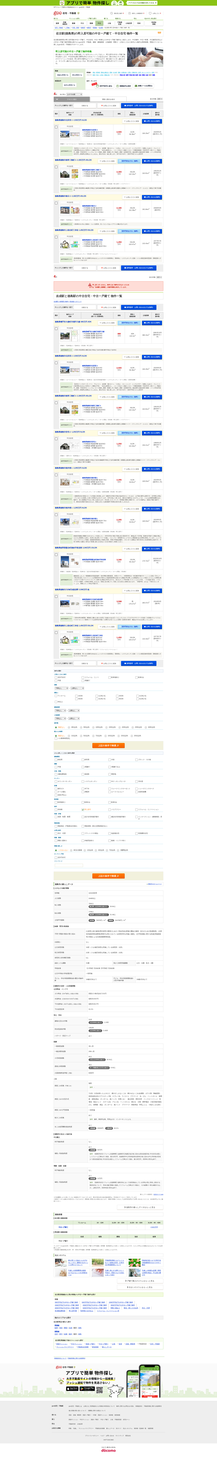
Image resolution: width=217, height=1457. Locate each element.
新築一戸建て (90, 1344)
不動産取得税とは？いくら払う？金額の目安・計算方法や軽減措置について (114, 1262)
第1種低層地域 (60, 1311)
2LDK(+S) (142, 696)
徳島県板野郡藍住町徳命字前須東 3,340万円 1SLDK (76, 548)
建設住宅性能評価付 (118, 817)
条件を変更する (69, 85)
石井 (56, 1334)
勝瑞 (65, 1328)
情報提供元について (60, 1358)
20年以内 (125, 727)
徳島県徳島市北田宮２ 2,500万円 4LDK (71, 120)
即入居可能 (73, 1311)
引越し (75, 1428)
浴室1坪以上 (62, 795)
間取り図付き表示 (108, 99)
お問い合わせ (110, 1435)
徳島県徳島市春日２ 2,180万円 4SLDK (70, 196)
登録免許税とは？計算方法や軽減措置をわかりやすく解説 (151, 1262)
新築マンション (61, 1344)
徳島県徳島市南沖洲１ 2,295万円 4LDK (71, 508)
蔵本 (70, 1334)
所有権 (60, 809)
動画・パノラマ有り (118, 840)
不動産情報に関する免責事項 (76, 1358)
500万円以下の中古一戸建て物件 (93, 1302)
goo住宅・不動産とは (75, 1406)
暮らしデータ (107, 1347)
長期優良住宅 (143, 833)
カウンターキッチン (65, 781)
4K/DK (121, 699)
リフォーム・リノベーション (148, 809)
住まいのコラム (127, 1428)
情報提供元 (139, 1406)
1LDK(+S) (101, 696)
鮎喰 (65, 1334)
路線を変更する (62, 75)
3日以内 (101, 850)
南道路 (87, 774)
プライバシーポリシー (92, 1435)
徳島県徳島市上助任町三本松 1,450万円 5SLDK (74, 230)
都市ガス (61, 788)
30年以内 (151, 727)
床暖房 (87, 792)
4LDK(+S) (142, 699)
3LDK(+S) (101, 699)
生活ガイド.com (158, 1194)
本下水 (87, 788)
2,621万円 (154, 1227)
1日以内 (90, 850)
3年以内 (74, 727)
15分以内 (124, 736)
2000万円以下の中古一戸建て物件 (95, 1305)
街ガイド (118, 1428)
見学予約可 (62, 677)
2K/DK (121, 696)
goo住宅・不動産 (57, 1406)
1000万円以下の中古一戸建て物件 (121, 1302)
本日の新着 (77, 850)
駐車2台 (141, 677)
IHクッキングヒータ (118, 781)
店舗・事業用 (130, 1344)
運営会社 (128, 1435)
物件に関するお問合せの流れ (125, 1406)
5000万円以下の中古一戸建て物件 (95, 1308)
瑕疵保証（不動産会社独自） (68, 826)
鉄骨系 (87, 759)
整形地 (113, 774)
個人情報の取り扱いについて (77, 1410)
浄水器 (140, 781)
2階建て (87, 680)
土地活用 (80, 1424)
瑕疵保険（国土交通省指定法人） (96, 826)
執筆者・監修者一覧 (140, 1428)
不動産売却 (72, 1424)
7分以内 (99, 736)
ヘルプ (102, 1435)
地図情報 (150, 1428)
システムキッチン (91, 781)
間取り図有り (62, 840)
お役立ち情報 (56, 1428)
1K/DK (80, 696)
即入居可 (88, 809)
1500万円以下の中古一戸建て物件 (67, 1305)
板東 (56, 1328)
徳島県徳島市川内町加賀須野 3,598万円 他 (72, 590)
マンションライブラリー (65, 1347)
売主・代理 (62, 833)
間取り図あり (115, 1308)
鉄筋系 (60, 759)
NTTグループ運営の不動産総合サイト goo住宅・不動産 (72, 7)
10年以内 (99, 727)
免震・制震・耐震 (64, 817)
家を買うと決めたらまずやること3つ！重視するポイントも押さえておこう (78, 1262)
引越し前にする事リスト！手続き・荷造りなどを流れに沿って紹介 (114, 1273)
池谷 (61, 1328)
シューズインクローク (146, 788)
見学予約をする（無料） (130, 161)
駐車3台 (114, 802)
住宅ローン (126, 1419)
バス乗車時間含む (64, 738)
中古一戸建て (103, 1344)
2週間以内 (124, 850)
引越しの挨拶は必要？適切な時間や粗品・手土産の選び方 (151, 1273)
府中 (61, 1334)
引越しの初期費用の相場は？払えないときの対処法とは (77, 1273)
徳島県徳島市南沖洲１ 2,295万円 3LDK (71, 468)
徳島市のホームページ (155, 884)
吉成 (70, 1328)
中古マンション (76, 1344)
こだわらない (63, 850)
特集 (70, 1428)
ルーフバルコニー (117, 792)
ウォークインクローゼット (120, 788)
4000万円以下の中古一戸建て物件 (67, 1308)
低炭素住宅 (115, 833)
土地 (113, 1344)
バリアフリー (116, 809)
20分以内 (137, 736)
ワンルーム (62, 696)
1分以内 (74, 736)
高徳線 (57, 1325)
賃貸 (120, 1344)
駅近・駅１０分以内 (131, 1308)
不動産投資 (118, 1419)
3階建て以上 (115, 767)
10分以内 (111, 736)
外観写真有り (89, 840)
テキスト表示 (72, 99)
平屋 (59, 680)
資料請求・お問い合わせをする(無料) (140, 105)
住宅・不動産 (155, 1344)
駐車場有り (115, 677)
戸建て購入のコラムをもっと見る (140, 1281)
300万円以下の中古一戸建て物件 (66, 1302)
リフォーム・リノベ (92, 677)
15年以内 (112, 727)
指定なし (61, 727)
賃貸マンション (102, 1415)
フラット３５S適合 (91, 833)
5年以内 (86, 727)
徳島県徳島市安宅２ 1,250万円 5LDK (70, 432)
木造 (112, 759)
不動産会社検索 (82, 1347)
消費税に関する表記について (97, 1410)
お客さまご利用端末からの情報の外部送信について (99, 1406)
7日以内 (112, 850)
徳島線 (57, 1331)
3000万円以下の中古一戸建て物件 (123, 1305)
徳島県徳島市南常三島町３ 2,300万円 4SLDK (73, 160)
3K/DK (80, 699)
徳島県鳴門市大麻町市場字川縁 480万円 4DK (73, 322)
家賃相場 (95, 1347)
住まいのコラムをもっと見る (140, 1287)
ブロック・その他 (144, 759)
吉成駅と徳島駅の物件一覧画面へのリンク (68, 301)
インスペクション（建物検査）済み (150, 818)
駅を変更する (77, 75)
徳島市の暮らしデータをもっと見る (140, 1207)
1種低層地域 (62, 774)
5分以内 (86, 736)
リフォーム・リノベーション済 (108, 1311)
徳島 (79, 1328)
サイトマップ (120, 1435)
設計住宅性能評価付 (92, 817)
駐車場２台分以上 (87, 1311)
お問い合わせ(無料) (153, 121)
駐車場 (111, 1415)
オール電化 (62, 792)
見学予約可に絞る (103, 85)
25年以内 (138, 727)
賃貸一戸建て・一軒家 (89, 1415)
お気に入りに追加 (109, 106)
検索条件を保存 (125, 86)
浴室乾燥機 (142, 792)
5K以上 (60, 702)
